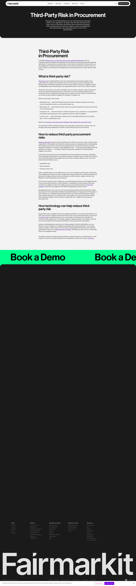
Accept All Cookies (109, 583)
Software (51, 532)
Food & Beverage (53, 526)
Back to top (131, 579)
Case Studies (90, 530)
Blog (88, 526)
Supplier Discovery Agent (36, 528)
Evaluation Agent (34, 532)
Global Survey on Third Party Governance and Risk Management (65, 60)
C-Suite (69, 530)
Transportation (52, 528)
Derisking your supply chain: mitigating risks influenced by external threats (68, 122)
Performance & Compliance (36, 534)
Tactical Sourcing (72, 528)
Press (12, 530)
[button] (50, 3)
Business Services (53, 525)
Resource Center (91, 525)
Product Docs (90, 536)
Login (115, 3)
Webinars (89, 528)
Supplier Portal (33, 538)
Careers (13, 526)
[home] (13, 4)
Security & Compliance (92, 539)
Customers (13, 528)
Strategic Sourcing (72, 526)
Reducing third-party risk (46, 142)
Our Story (13, 525)
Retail (50, 538)
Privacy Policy (85, 579)
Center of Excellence (72, 525)
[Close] (133, 583)
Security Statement (66, 579)
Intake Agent (33, 526)
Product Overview (34, 525)
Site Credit (93, 579)
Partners (13, 532)
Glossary (89, 532)
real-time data (44, 217)
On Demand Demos (91, 538)
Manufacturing (52, 536)
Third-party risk (43, 81)
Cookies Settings (98, 583)
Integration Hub (90, 534)
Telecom (51, 530)
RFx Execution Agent (34, 530)
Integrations (33, 536)
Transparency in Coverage (53, 579)
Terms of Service (75, 579)
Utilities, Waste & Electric (54, 534)
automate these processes (63, 229)
